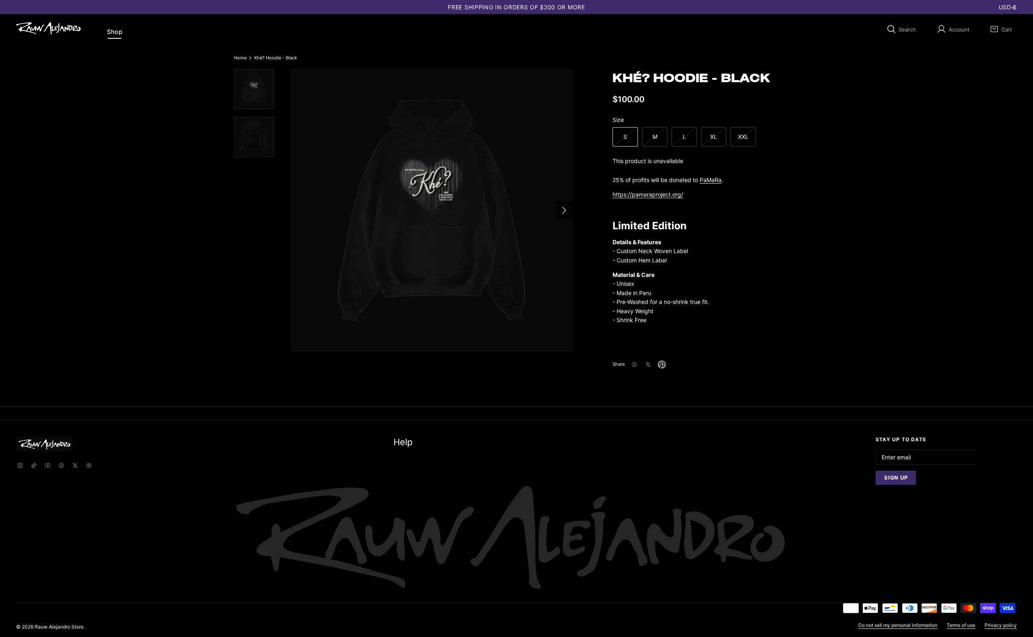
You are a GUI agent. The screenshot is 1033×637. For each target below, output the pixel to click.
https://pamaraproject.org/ (648, 194)
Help (402, 442)
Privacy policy (1001, 625)
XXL (743, 136)
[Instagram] (20, 466)
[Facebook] (61, 466)
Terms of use (961, 625)
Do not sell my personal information (897, 625)
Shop (114, 32)
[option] (432, 210)
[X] (75, 466)
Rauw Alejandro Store (59, 627)
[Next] (564, 210)
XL (713, 136)
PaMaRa (710, 179)
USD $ (1008, 7)
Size (618, 119)
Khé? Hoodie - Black (275, 58)
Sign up (896, 477)
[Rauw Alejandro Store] (48, 28)
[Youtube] (48, 466)
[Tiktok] (34, 466)
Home (240, 58)
